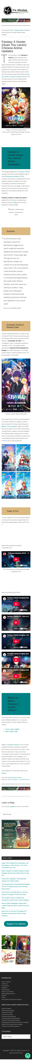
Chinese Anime (12, 777)
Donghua (19, 777)
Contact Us (5, 983)
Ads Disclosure (6, 989)
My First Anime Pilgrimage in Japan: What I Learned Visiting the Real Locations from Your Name (15, 906)
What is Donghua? (6, 1008)
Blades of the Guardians (9, 426)
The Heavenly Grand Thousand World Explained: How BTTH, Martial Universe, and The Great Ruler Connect (16, 887)
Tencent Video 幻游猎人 (12, 729)
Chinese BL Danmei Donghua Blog (11, 1018)
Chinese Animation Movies (9, 1016)
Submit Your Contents (7, 991)
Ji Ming (14, 202)
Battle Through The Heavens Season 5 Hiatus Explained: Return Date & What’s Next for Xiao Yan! (15, 873)
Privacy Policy (5, 985)
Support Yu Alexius (16, 924)
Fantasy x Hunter (24, 171)
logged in (13, 806)
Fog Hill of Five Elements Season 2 (11, 1026)
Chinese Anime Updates (8, 1010)
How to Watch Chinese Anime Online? (12, 999)
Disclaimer (4, 987)
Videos (3, 997)
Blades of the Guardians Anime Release (12, 1024)
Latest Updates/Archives (8, 993)
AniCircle (4, 995)
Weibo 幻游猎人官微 (11, 731)
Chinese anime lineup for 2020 (14, 176)
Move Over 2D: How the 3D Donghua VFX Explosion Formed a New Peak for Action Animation (14, 913)
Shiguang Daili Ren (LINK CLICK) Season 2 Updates (15, 1022)
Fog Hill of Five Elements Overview (11, 1020)
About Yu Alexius (6, 982)
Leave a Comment (25, 779)
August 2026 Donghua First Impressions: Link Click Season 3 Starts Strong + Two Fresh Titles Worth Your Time (15, 865)
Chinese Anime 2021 (7, 1012)
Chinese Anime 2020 (7, 1014)
